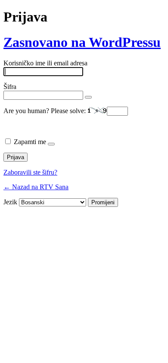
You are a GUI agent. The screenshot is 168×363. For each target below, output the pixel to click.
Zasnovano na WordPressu (82, 42)
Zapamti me (30, 141)
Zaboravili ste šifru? (30, 172)
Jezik (10, 202)
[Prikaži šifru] (88, 97)
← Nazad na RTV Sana (35, 187)
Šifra (9, 86)
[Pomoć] (51, 144)
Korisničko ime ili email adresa (45, 63)
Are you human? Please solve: (45, 110)
